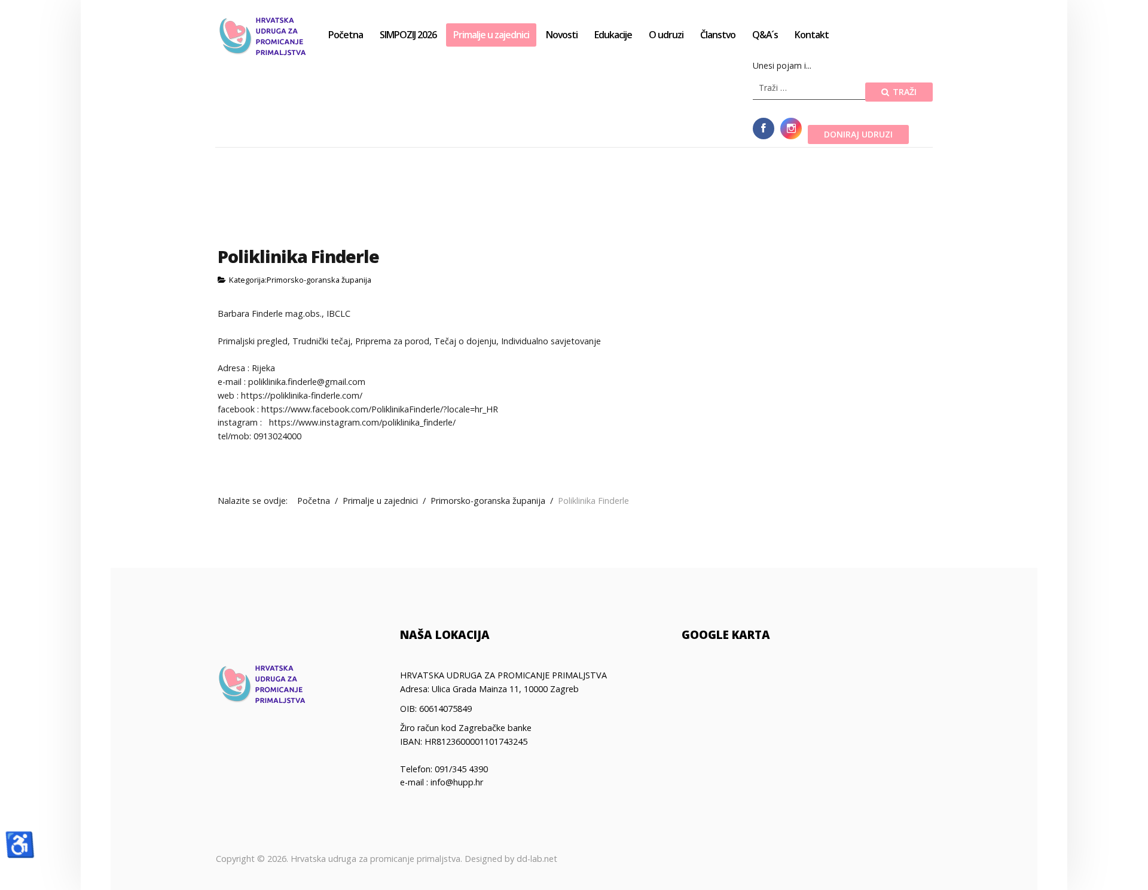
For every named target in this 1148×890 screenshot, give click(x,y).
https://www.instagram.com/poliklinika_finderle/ (362, 422)
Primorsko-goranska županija (319, 279)
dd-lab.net (537, 858)
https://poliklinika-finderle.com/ (301, 395)
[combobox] (809, 88)
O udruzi (666, 34)
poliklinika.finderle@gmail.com (306, 381)
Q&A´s (765, 34)
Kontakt (812, 34)
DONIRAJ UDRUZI (858, 134)
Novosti (562, 34)
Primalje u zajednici (491, 34)
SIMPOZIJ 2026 (408, 34)
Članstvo (717, 34)
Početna (345, 34)
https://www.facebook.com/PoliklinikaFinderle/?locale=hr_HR (379, 409)
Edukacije (613, 34)
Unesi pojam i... (782, 65)
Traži (903, 91)
